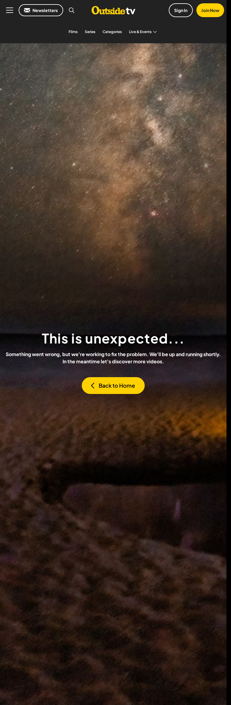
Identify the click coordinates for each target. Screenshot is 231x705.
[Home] (113, 10)
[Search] (72, 10)
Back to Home (117, 385)
